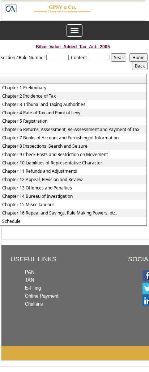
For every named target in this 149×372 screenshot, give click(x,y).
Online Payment (42, 296)
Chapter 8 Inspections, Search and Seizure (45, 146)
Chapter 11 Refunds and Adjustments (39, 171)
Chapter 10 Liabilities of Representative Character (52, 163)
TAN (29, 280)
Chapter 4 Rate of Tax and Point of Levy (41, 113)
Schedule (11, 221)
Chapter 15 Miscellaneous (28, 205)
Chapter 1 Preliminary (24, 88)
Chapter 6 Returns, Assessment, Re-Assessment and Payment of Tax (70, 129)
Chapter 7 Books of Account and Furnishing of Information (60, 138)
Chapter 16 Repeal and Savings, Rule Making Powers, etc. (59, 213)
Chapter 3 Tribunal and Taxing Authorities (43, 104)
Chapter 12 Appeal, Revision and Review (42, 180)
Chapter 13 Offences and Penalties (37, 188)
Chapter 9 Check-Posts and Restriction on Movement (55, 155)
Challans (34, 304)
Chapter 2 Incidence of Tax (29, 96)
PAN (29, 272)
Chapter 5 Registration (24, 121)
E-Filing (33, 288)
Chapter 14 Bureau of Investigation (37, 196)
